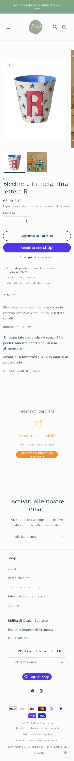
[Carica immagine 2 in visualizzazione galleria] (37, 162)
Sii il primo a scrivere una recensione (37, 454)
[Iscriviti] (61, 537)
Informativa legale (58, 747)
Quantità (9, 213)
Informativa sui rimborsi (44, 728)
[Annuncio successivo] (66, 6)
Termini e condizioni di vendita (31, 587)
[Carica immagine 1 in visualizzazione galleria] (14, 162)
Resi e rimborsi (19, 578)
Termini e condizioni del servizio (39, 741)
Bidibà (35, 723)
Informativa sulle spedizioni (25, 747)
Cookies (14, 605)
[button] (8, 26)
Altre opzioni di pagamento (37, 257)
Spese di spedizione (33, 206)
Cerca (12, 568)
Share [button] (11, 294)
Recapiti (39, 753)
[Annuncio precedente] (7, 6)
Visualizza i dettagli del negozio (30, 283)
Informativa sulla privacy (26, 596)
